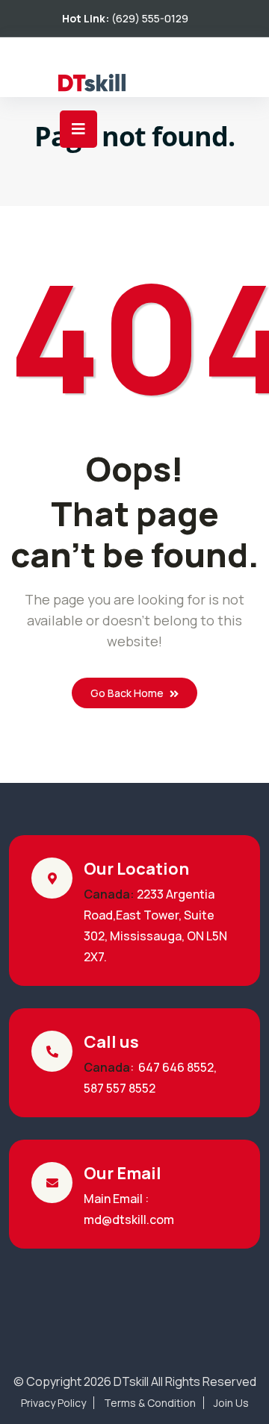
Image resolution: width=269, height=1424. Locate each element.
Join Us (231, 1403)
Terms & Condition (150, 1403)
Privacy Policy (53, 1403)
